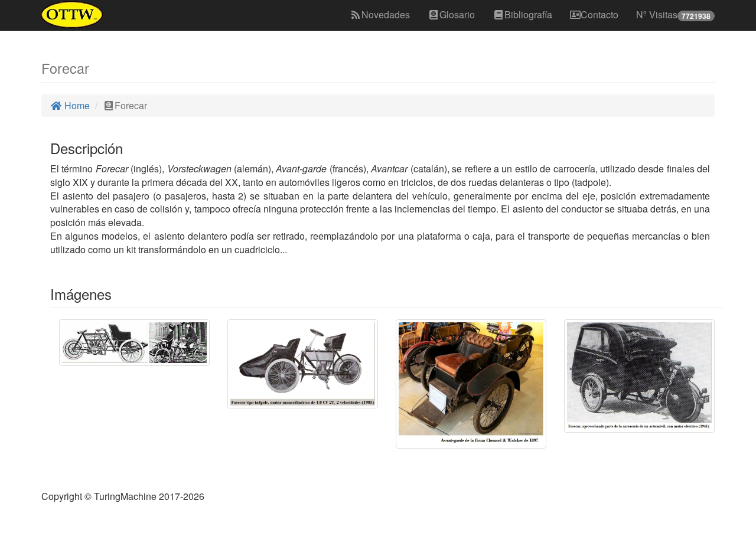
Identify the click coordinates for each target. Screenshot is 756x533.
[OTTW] (72, 15)
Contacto (599, 14)
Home (76, 105)
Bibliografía (528, 14)
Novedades (385, 14)
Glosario (457, 14)
